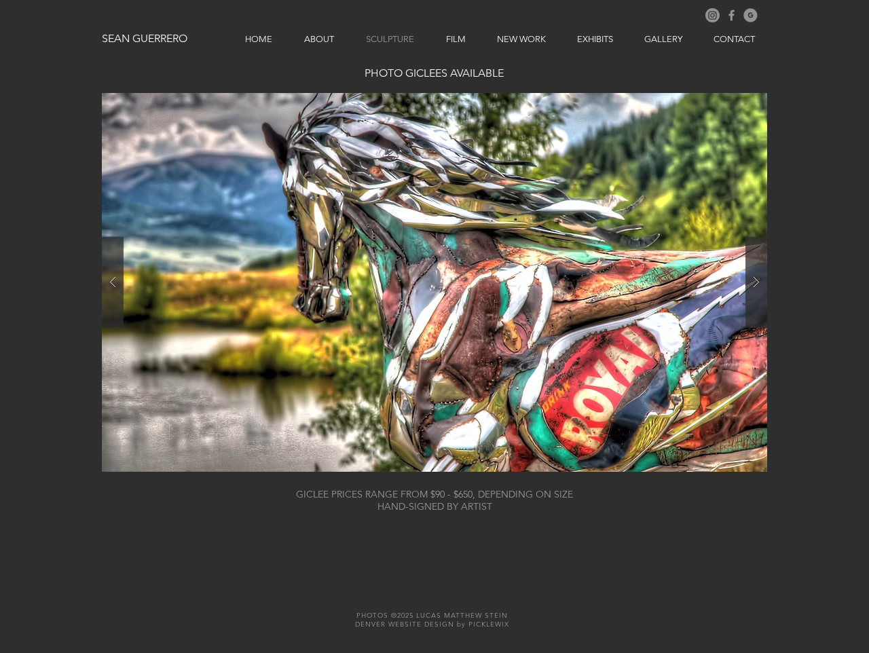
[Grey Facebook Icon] (731, 15)
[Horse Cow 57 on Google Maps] (750, 15)
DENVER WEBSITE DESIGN (404, 624)
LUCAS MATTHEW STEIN (462, 615)
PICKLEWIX (488, 624)
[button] (434, 282)
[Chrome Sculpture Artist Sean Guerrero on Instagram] (712, 15)
